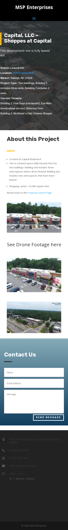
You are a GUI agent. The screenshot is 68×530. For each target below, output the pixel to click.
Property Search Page (40, 192)
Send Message (48, 417)
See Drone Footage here (34, 244)
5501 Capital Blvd (23, 73)
